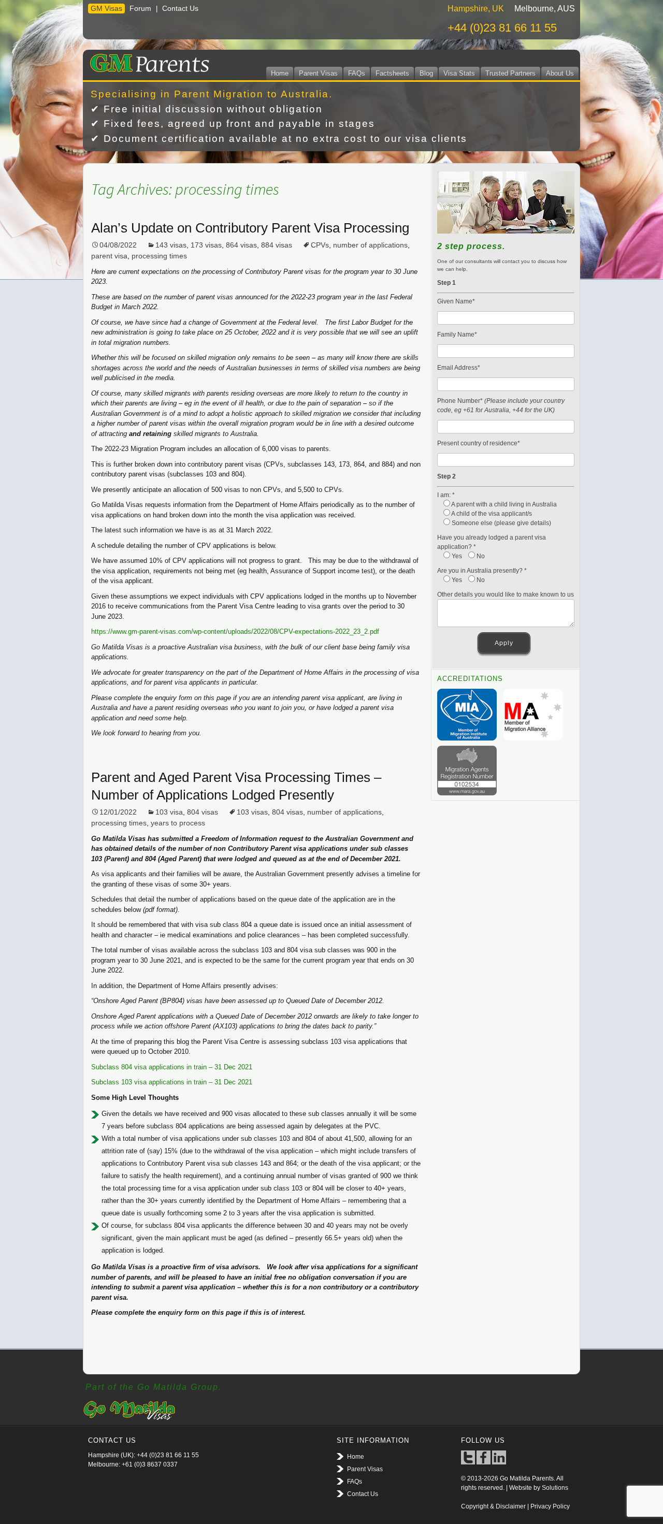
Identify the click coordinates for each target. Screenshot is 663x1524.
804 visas (202, 812)
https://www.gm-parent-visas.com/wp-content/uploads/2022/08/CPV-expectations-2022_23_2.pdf (235, 631)
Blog (426, 73)
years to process (178, 823)
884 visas (276, 245)
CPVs (320, 245)
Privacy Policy (550, 1506)
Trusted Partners (510, 73)
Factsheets (392, 73)
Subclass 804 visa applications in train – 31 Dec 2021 (171, 1067)
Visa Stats (459, 73)
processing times (159, 256)
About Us (560, 73)
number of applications (370, 245)
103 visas (252, 812)
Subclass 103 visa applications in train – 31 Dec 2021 (171, 1082)
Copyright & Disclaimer (493, 1506)
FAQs (356, 73)
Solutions (555, 1487)
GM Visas (106, 8)
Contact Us (180, 8)
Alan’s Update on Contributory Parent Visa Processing (250, 228)
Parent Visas (318, 73)
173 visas (206, 245)
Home (280, 73)
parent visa (109, 256)
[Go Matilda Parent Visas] (147, 61)
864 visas (241, 245)
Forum (140, 8)
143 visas (170, 245)
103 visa (169, 812)
